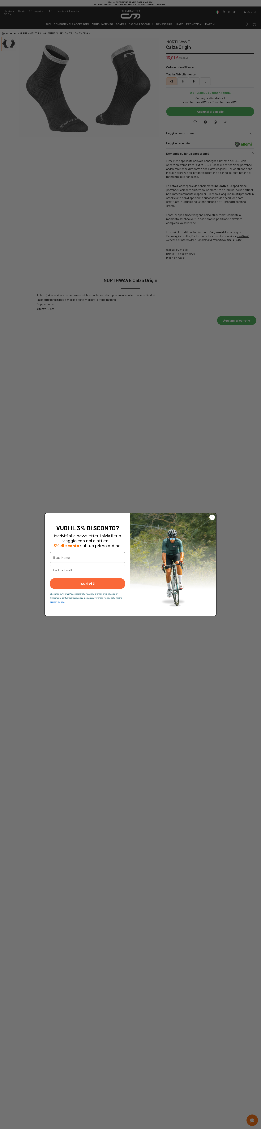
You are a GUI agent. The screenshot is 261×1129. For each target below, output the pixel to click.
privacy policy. (57, 601)
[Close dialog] (212, 517)
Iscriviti (87, 583)
